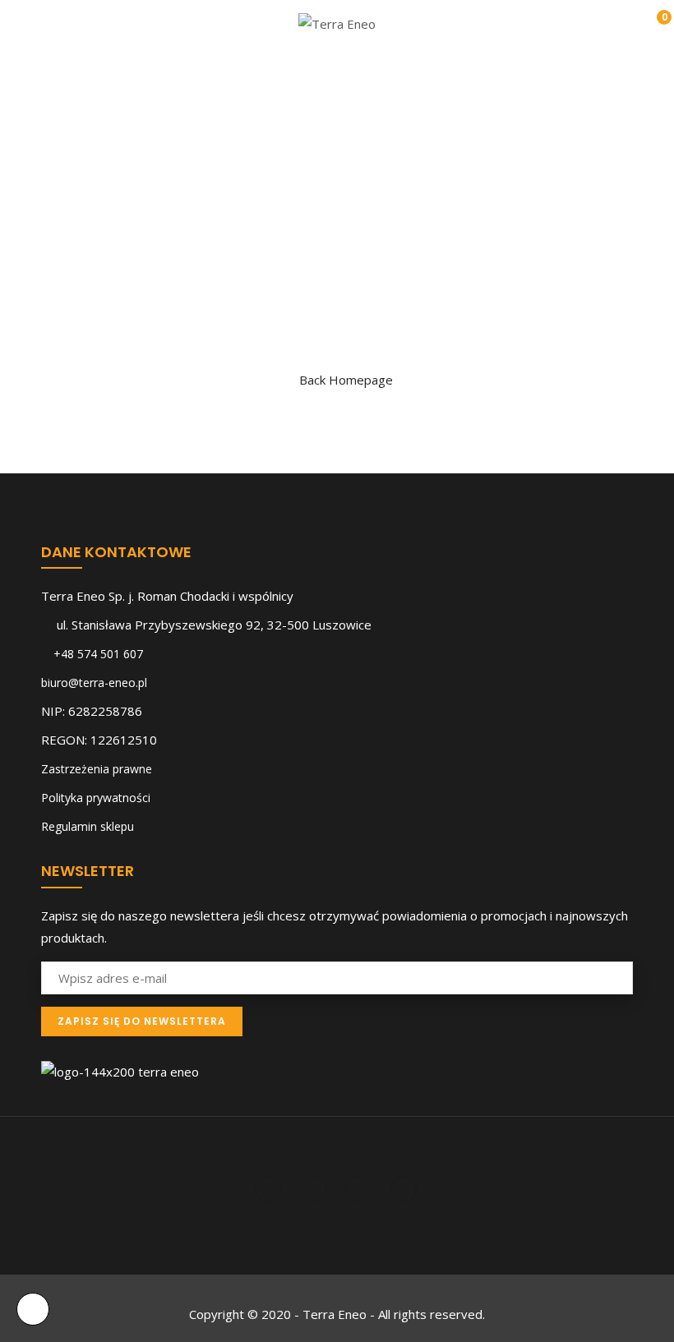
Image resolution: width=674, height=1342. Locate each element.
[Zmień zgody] (32, 1309)
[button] (653, 25)
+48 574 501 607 (98, 654)
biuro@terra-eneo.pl (94, 682)
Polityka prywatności (95, 797)
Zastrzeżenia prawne (96, 769)
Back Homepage (346, 379)
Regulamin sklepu (87, 826)
